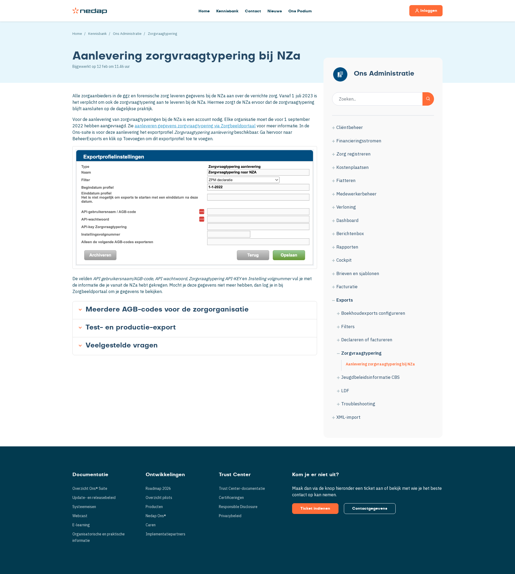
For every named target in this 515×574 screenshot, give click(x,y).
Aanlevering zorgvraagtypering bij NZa (380, 364)
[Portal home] (89, 10)
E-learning (81, 525)
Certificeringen (231, 497)
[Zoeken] (428, 99)
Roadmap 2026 (158, 488)
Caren (151, 525)
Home (204, 11)
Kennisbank (227, 11)
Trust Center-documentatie (242, 488)
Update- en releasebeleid (94, 497)
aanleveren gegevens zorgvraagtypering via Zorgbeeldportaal (195, 125)
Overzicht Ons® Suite (89, 488)
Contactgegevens (369, 508)
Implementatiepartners (165, 534)
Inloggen (428, 11)
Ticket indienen (315, 508)
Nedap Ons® (156, 515)
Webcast (79, 515)
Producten (154, 506)
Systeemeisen (84, 506)
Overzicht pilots (159, 497)
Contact (253, 11)
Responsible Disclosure (238, 506)
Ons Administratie (127, 33)
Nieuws (274, 11)
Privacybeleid (230, 515)
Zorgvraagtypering (162, 33)
